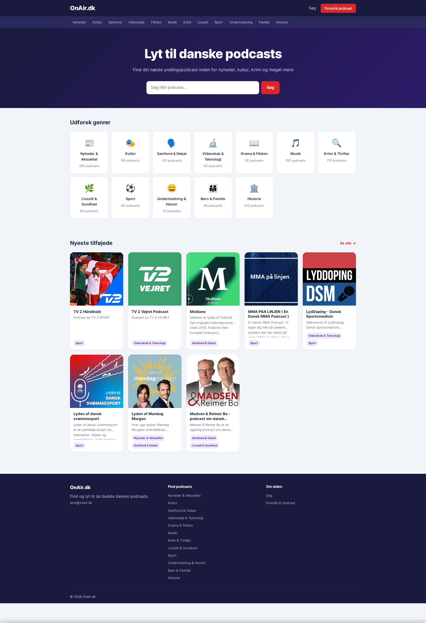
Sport (218, 22)
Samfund (115, 22)
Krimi (187, 22)
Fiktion (156, 22)
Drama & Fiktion (180, 525)
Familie (264, 22)
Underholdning (241, 22)
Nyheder (79, 22)
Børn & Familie (179, 570)
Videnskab (136, 22)
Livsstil (203, 22)
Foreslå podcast (338, 8)
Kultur (97, 22)
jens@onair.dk (81, 503)
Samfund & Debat (182, 511)
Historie (282, 22)
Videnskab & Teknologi (185, 518)
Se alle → (348, 243)
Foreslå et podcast (280, 503)
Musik (172, 22)
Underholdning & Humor (187, 563)
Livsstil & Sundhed (182, 548)
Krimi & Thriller (179, 540)
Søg (312, 8)
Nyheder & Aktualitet (184, 495)
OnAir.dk (82, 8)
